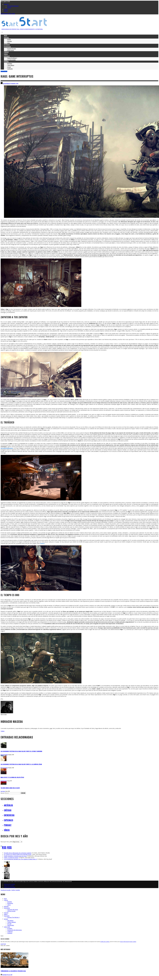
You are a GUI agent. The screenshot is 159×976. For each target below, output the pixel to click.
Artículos (8, 805)
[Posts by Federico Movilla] (7, 872)
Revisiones (5, 71)
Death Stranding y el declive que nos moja (15, 856)
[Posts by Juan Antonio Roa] (7, 878)
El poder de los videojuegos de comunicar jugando (17, 853)
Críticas (2, 71)
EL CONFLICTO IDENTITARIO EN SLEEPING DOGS (17, 854)
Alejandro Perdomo (4, 754)
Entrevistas (9, 815)
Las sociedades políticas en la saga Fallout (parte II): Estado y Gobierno (21, 751)
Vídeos (7, 829)
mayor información (124, 941)
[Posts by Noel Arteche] (1, 974)
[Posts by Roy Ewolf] (7, 866)
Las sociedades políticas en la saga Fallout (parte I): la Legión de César (21, 764)
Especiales (8, 820)
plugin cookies (132, 941)
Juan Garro (3, 791)
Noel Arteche (4, 974)
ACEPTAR (3, 944)
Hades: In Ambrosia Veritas (11, 857)
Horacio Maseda (6, 83)
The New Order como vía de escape (10, 788)
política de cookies (104, 941)
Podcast (7, 824)
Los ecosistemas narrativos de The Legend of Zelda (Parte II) (20, 859)
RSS (9, 847)
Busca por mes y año (6, 841)
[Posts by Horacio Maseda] (2, 83)
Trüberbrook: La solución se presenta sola (13, 971)
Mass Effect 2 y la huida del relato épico (12, 777)
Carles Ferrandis (4, 780)
